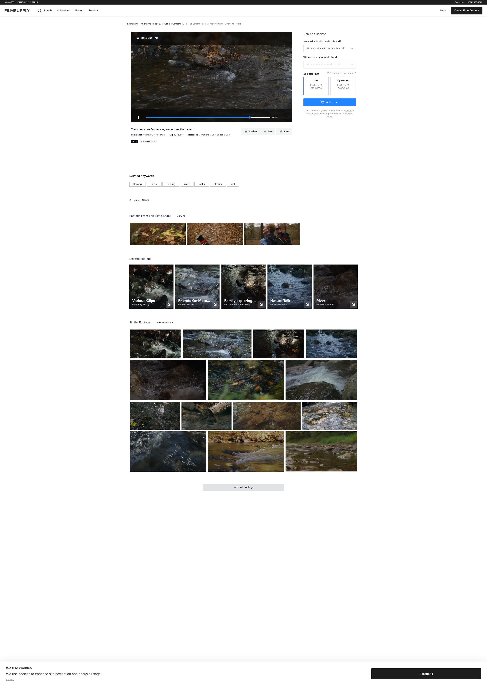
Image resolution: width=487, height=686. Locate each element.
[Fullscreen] (285, 117)
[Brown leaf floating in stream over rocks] (246, 380)
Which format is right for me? (341, 73)
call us (348, 110)
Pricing (79, 10)
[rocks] (202, 184)
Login (443, 10)
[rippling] (171, 184)
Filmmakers (132, 23)
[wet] (233, 184)
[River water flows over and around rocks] (217, 344)
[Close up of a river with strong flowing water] (168, 451)
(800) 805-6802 (475, 2)
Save (172, 240)
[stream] (218, 184)
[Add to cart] (176, 353)
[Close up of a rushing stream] (168, 380)
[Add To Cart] (181, 240)
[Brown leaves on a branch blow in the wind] (158, 234)
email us (310, 113)
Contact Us (459, 2)
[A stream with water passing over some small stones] (331, 344)
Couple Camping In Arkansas (174, 23)
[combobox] (330, 64)
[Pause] (138, 117)
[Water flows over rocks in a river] (246, 451)
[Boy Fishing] (321, 451)
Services (94, 10)
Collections (63, 10)
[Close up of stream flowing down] (206, 416)
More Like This (149, 38)
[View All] (181, 215)
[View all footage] (164, 322)
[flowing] (138, 184)
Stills (35, 2)
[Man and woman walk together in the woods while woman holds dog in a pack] (272, 234)
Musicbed (9, 2)
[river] (186, 184)
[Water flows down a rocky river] (321, 380)
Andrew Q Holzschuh (151, 23)
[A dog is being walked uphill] (215, 234)
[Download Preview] (162, 240)
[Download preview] (157, 353)
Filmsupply (23, 2)
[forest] (154, 184)
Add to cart (332, 102)
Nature (145, 200)
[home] (19, 10)
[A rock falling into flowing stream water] (155, 416)
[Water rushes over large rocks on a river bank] (155, 344)
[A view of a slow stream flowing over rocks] (329, 416)
